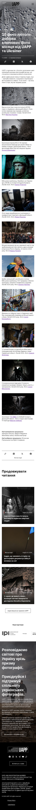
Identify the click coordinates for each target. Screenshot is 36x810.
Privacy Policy (11, 800)
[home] (11, 4)
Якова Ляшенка (20, 217)
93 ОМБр (13, 417)
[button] (32, 4)
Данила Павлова (24, 284)
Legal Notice (11, 804)
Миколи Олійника (16, 420)
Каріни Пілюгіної (20, 185)
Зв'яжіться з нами (18, 764)
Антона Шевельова (8, 150)
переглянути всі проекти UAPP (18, 611)
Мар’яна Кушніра (11, 115)
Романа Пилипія (15, 251)
